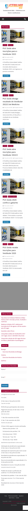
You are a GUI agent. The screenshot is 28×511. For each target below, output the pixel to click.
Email (3, 377)
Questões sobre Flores (7, 331)
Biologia (3, 349)
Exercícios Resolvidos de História (12, 357)
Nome (3, 369)
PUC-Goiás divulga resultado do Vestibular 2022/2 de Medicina (13, 101)
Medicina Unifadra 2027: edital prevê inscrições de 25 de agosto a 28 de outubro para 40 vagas (13, 326)
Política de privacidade (13, 496)
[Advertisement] (14, 296)
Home (6, 496)
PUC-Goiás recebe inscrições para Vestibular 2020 (10, 250)
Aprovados (5, 95)
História (3, 355)
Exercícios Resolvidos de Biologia (12, 352)
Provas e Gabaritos (12, 196)
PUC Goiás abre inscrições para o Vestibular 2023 (10, 51)
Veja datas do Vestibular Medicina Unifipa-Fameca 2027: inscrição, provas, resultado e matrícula (13, 319)
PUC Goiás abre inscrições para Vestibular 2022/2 (10, 152)
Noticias (5, 45)
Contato (17, 497)
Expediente (21, 496)
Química (3, 360)
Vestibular (11, 45)
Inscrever (5, 385)
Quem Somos (12, 497)
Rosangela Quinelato (8, 59)
